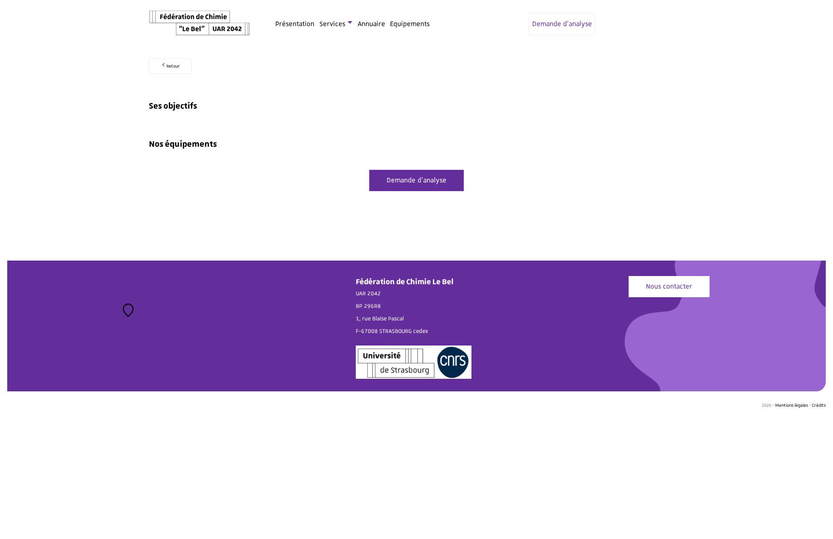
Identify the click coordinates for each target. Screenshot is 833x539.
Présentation (294, 24)
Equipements (410, 24)
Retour (173, 66)
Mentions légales (791, 405)
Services (332, 24)
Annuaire (371, 24)
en (680, 24)
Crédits (819, 405)
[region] (177, 326)
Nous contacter (669, 286)
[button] (128, 310)
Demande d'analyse (562, 24)
